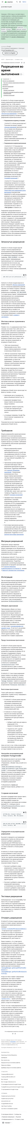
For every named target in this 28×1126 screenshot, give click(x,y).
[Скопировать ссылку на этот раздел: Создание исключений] (19, 793)
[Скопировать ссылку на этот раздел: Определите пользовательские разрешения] (11, 834)
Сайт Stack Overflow (6, 1106)
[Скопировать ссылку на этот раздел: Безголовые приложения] (19, 689)
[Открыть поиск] (17, 2)
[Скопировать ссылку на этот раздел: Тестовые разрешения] (23, 897)
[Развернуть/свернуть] (11, 79)
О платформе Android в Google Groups (11, 1084)
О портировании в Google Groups (9, 1089)
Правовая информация (8, 1116)
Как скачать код (5, 1060)
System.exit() (6, 998)
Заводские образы (6, 1065)
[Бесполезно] (24, 62)
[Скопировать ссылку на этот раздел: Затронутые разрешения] (2, 244)
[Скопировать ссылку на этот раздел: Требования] (14, 431)
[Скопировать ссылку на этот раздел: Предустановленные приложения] (2, 643)
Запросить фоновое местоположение (13, 570)
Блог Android (4, 1079)
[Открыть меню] (2, 2)
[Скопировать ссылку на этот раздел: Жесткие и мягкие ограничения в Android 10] (10, 324)
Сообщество (17, 1114)
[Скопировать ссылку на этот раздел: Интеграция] (13, 577)
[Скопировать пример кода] (26, 275)
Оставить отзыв (19, 1119)
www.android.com (5, 1101)
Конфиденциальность (8, 1119)
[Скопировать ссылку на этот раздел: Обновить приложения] (19, 606)
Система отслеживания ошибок (9, 1108)
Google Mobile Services (7, 1103)
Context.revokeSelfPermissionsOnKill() (14, 929)
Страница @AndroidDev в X (8, 1077)
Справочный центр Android (8, 1096)
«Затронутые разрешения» (9, 113)
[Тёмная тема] (24, 275)
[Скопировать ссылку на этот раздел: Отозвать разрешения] (23, 918)
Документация (6, 7)
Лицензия (18, 1116)
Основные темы (19, 59)
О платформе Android (7, 1114)
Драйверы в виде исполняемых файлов (11, 1067)
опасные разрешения (10, 127)
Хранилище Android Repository (9, 1055)
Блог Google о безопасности (8, 1082)
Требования (4, 1057)
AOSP (2, 59)
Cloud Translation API (7, 50)
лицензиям (13, 1041)
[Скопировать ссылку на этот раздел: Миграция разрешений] (24, 541)
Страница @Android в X (7, 1074)
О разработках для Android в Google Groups (12, 1087)
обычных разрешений (18, 285)
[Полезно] (22, 62)
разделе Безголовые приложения (14, 534)
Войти (24, 2)
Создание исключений (10, 178)
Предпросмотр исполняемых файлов (10, 1062)
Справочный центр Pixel (7, 1098)
